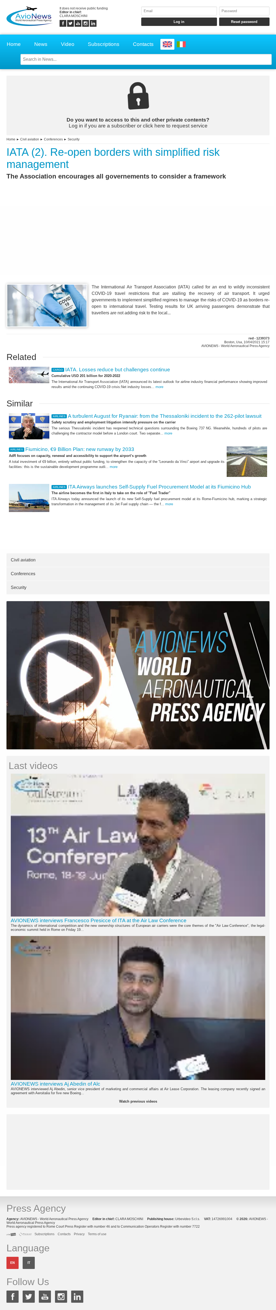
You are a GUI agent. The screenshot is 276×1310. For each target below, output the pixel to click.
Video (67, 44)
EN (12, 1263)
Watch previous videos (138, 1101)
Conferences (53, 139)
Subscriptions (103, 44)
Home (14, 44)
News (40, 44)
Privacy (79, 1234)
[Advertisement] (138, 241)
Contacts (143, 44)
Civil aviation (29, 139)
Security (74, 139)
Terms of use (97, 1234)
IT (28, 1263)
